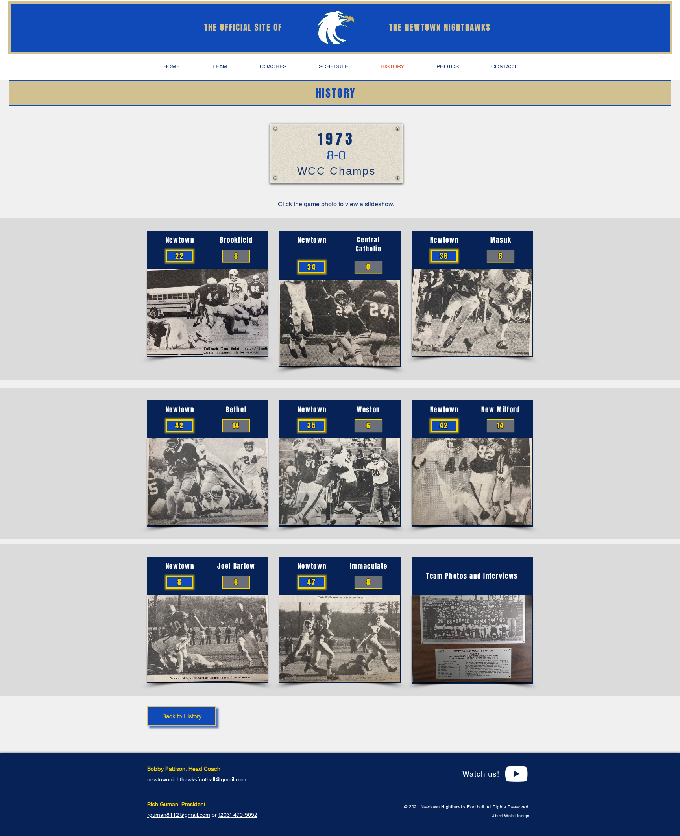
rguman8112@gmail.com (178, 815)
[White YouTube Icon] (516, 774)
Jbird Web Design (511, 815)
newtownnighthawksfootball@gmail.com (196, 779)
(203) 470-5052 (237, 815)
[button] (220, 66)
